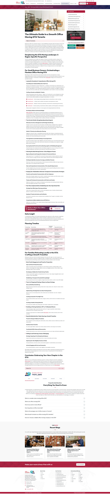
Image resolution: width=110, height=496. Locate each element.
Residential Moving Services (73, 18)
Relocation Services (59, 478)
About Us (27, 3)
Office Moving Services (72, 24)
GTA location (57, 365)
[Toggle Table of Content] (45, 41)
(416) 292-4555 (91, 3)
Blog (29, 7)
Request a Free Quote (76, 37)
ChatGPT (72, 45)
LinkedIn (90, 1)
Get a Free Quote (82, 3)
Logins (75, 3)
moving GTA (48, 77)
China (72, 480)
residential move (38, 393)
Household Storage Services (73, 26)
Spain (80, 475)
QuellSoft (83, 492)
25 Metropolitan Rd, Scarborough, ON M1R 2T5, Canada (30, 486)
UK (72, 472)
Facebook (93, 1)
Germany (73, 474)
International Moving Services (74, 22)
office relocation (45, 393)
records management (60, 393)
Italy (72, 477)
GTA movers (46, 312)
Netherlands (74, 478)
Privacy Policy (39, 492)
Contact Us (72, 3)
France (73, 475)
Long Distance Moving (48, 3)
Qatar (72, 481)
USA (80, 472)
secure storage (51, 393)
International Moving (40, 3)
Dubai (80, 480)
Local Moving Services (72, 14)
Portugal (80, 478)
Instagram (91, 1)
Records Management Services (61, 480)
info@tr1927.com (29, 483)
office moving (45, 63)
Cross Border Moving (56, 3)
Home (26, 7)
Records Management (65, 3)
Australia (80, 474)
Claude (81, 47)
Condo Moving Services (60, 484)
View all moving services (29, 380)
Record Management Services (74, 28)
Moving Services (33, 3)
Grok (81, 45)
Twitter (88, 1)
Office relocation (29, 112)
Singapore (80, 477)
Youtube (86, 1)
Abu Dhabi (81, 481)
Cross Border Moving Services (74, 20)
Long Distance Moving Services (74, 16)
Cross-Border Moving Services (61, 475)
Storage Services (59, 481)
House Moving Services (60, 483)
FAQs (42, 477)
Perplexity (72, 47)
